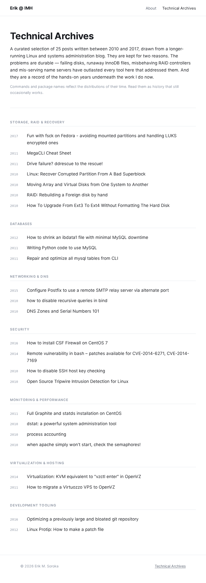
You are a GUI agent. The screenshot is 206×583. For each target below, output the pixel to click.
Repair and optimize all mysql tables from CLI (72, 258)
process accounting (46, 434)
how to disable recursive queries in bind (67, 300)
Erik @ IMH (21, 8)
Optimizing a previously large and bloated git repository (82, 519)
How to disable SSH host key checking (66, 370)
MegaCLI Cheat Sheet (49, 153)
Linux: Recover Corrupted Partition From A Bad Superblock (86, 173)
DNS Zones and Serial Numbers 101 (63, 311)
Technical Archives (179, 8)
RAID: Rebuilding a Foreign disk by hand (67, 194)
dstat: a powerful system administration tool (71, 423)
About (151, 8)
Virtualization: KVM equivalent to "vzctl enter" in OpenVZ (84, 476)
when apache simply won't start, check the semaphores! (84, 444)
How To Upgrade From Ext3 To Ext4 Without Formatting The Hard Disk (98, 205)
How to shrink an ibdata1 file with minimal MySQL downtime (87, 237)
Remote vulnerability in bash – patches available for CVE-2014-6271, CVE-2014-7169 (108, 357)
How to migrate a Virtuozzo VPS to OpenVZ (71, 487)
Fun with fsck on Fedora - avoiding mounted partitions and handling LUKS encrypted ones (102, 139)
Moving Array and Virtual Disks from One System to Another (87, 184)
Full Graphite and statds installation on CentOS (74, 413)
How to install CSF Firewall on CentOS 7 (67, 342)
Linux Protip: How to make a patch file (65, 529)
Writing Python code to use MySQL (62, 247)
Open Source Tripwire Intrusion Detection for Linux (77, 381)
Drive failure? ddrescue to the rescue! (65, 163)
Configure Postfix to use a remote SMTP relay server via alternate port (98, 290)
